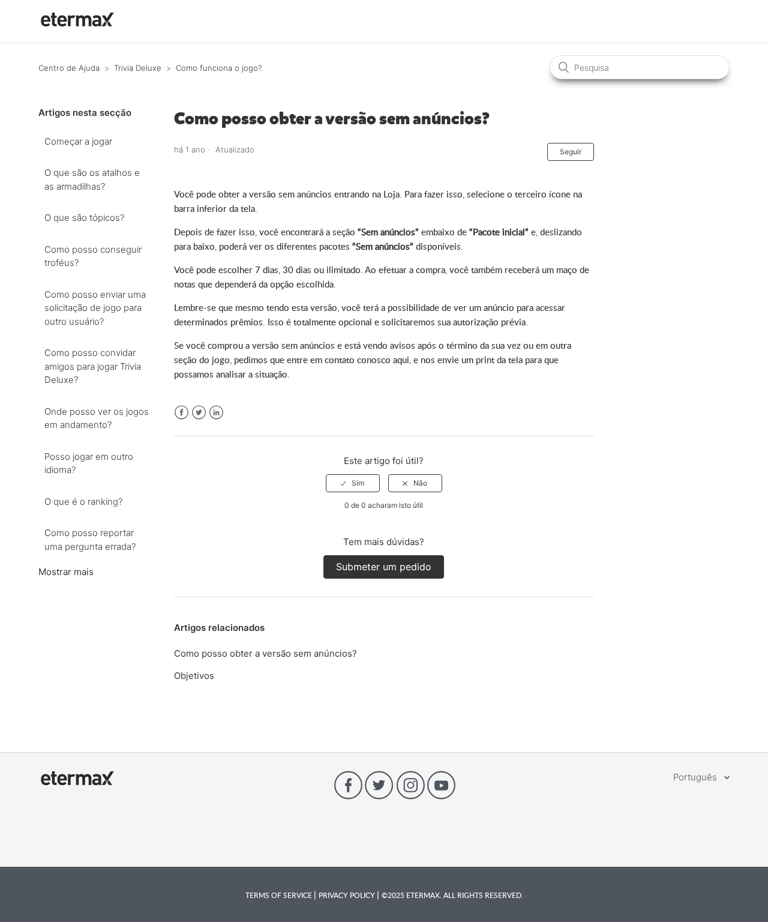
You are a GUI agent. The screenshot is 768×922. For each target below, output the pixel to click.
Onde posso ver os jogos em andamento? (96, 418)
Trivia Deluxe (137, 68)
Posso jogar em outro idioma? (88, 463)
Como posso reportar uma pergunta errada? (90, 539)
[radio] (353, 483)
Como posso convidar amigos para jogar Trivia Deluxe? (92, 366)
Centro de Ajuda (69, 68)
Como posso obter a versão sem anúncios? (265, 653)
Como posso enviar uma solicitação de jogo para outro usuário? (95, 308)
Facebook (181, 412)
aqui (401, 360)
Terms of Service (279, 895)
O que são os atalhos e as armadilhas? (92, 179)
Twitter (198, 412)
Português (696, 777)
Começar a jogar (78, 141)
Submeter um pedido (383, 567)
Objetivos (194, 675)
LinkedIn (216, 412)
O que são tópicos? (84, 217)
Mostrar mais (66, 571)
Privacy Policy (348, 895)
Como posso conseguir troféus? (93, 256)
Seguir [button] (570, 151)
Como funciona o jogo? (219, 68)
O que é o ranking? (83, 501)
